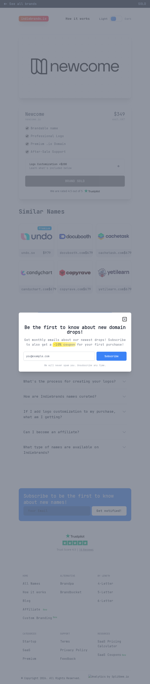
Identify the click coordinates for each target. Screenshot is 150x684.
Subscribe (111, 356)
